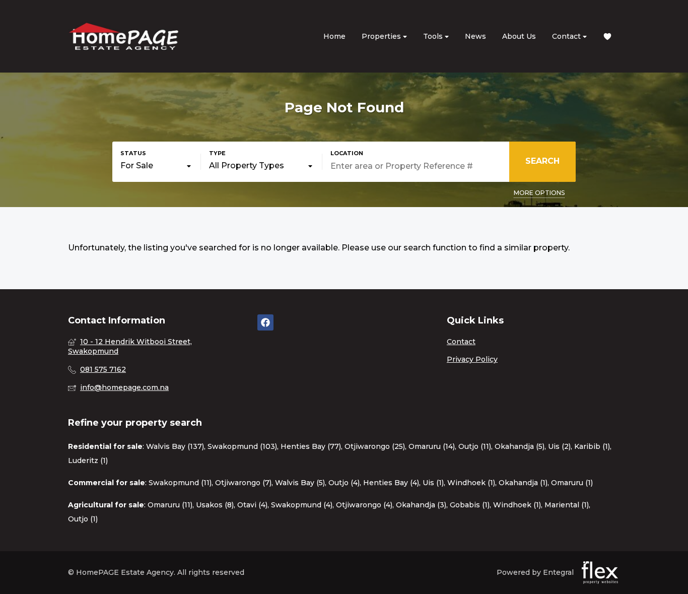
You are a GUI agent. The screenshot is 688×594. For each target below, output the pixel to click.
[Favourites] (607, 36)
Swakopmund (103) (242, 446)
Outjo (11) (474, 446)
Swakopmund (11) (180, 482)
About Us (519, 36)
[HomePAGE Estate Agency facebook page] (265, 322)
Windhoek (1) (471, 482)
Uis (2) (559, 446)
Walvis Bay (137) (175, 446)
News (475, 36)
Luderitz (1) (88, 460)
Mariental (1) (566, 504)
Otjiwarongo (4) (364, 504)
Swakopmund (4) (301, 504)
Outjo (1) (83, 518)
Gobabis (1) (470, 504)
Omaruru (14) (431, 446)
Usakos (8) (215, 504)
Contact (567, 36)
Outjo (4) (344, 482)
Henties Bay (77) (311, 446)
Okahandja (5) (519, 446)
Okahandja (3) (421, 504)
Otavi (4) (252, 504)
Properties (382, 36)
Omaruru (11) (170, 504)
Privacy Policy (472, 359)
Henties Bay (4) (391, 482)
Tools (434, 36)
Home (334, 36)
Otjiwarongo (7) (243, 482)
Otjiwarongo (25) (375, 446)
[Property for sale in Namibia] (123, 36)
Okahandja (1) (523, 482)
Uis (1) (433, 482)
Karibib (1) (592, 446)
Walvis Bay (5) (300, 482)
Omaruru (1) (572, 482)
